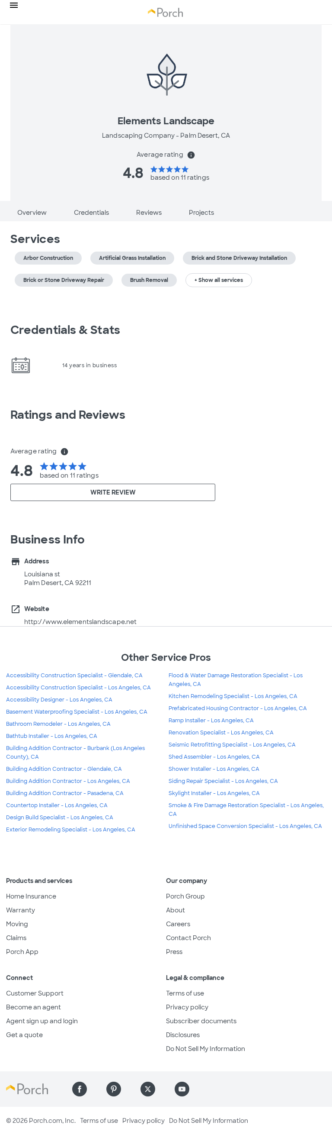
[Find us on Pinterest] (113, 1089)
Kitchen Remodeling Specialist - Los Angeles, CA (233, 696)
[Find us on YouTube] (182, 1089)
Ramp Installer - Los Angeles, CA (211, 720)
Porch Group (185, 896)
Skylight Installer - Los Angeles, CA (214, 793)
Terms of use (185, 993)
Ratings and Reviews (67, 414)
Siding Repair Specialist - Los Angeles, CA (223, 781)
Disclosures (183, 1035)
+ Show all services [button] (219, 280)
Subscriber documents (201, 1021)
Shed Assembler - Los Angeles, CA (214, 756)
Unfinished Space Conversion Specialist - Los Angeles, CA (245, 826)
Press (174, 952)
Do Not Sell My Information (205, 1049)
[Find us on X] (147, 1089)
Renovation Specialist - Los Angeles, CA (221, 732)
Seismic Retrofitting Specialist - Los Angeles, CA (232, 744)
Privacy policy (187, 1007)
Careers (178, 924)
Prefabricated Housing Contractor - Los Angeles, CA (238, 708)
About (175, 910)
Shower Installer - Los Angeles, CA (214, 769)
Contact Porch (188, 938)
